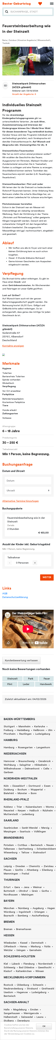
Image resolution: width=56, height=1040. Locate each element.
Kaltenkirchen (24, 971)
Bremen (8, 929)
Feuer (47, 678)
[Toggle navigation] (50, 4)
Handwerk (46, 684)
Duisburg (9, 789)
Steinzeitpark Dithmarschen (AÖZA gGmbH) (29, 85)
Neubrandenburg (13, 988)
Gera (17, 887)
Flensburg (29, 964)
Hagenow (22, 992)
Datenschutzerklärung (15, 597)
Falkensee (9, 849)
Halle (6, 1009)
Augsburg (38, 908)
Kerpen (22, 810)
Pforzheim (10, 734)
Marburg (36, 946)
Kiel (6, 964)
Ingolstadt (25, 912)
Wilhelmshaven (12, 768)
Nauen (50, 845)
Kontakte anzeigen (13, 346)
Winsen (39, 971)
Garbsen (8, 772)
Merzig (45, 828)
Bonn (34, 793)
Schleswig (9, 967)
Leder (26, 684)
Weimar (37, 887)
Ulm (50, 730)
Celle (46, 768)
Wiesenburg (10, 852)
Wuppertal (37, 789)
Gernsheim (35, 950)
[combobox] (30, 12)
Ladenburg (28, 814)
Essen (47, 786)
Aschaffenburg (40, 915)
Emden (34, 1009)
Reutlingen (25, 734)
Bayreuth (9, 915)
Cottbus (22, 845)
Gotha (45, 891)
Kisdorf (8, 971)
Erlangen (40, 912)
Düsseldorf (18, 786)
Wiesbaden (10, 943)
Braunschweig (27, 761)
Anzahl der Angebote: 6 (24, 94)
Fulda (47, 946)
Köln (6, 786)
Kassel (23, 943)
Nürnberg (23, 908)
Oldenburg (23, 985)
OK (43, 1026)
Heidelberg (23, 730)
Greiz (35, 891)
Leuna (40, 1017)
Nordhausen (11, 894)
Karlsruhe (39, 726)
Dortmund (34, 786)
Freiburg (8, 730)
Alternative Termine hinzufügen (20, 501)
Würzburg (9, 912)
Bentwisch (37, 845)
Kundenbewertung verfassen (21, 660)
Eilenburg (47, 870)
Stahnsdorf (39, 852)
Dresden (20, 866)
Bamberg (23, 915)
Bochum (22, 789)
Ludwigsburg (42, 734)
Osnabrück (44, 761)
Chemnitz (34, 866)
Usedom (8, 992)
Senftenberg (26, 849)
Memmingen (11, 873)
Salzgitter (25, 765)
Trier (19, 807)
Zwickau (49, 866)
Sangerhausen (12, 1013)
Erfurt (7, 887)
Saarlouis (25, 831)
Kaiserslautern (34, 807)
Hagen (51, 908)
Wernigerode (31, 1013)
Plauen (7, 870)
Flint (9, 684)
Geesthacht (44, 967)
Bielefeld (9, 793)
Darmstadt (37, 943)
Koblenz (8, 807)
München (9, 908)
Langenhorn (43, 747)
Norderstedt (45, 964)
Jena (26, 887)
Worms (50, 807)
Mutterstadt (11, 814)
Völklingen (40, 831)
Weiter (47, 577)
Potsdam (9, 845)
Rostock (8, 985)
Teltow (25, 852)
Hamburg (9, 747)
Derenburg (23, 1020)
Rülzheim (48, 810)
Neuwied (9, 810)
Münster (22, 793)
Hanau (23, 946)
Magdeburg (20, 1009)
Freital (25, 873)
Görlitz (19, 870)
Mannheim (24, 726)
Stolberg (9, 1020)
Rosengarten (25, 747)
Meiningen (27, 894)
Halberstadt (10, 1017)
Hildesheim (41, 765)
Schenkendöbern (46, 849)
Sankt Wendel (30, 828)
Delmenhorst (32, 768)
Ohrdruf (23, 891)
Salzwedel (27, 1017)
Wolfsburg (10, 765)
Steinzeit (12, 678)
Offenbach (10, 946)
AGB (4, 593)
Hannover (9, 761)
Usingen (21, 950)
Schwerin (38, 985)
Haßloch (34, 810)
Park (30, 678)
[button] (24, 72)
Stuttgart (9, 726)
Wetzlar (8, 950)
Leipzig (8, 866)
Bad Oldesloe (26, 967)
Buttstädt (9, 891)
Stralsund (32, 988)
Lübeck (16, 964)
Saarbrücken (11, 828)
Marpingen (10, 831)
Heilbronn (38, 730)
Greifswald (48, 988)
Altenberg (32, 870)
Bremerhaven (23, 929)
